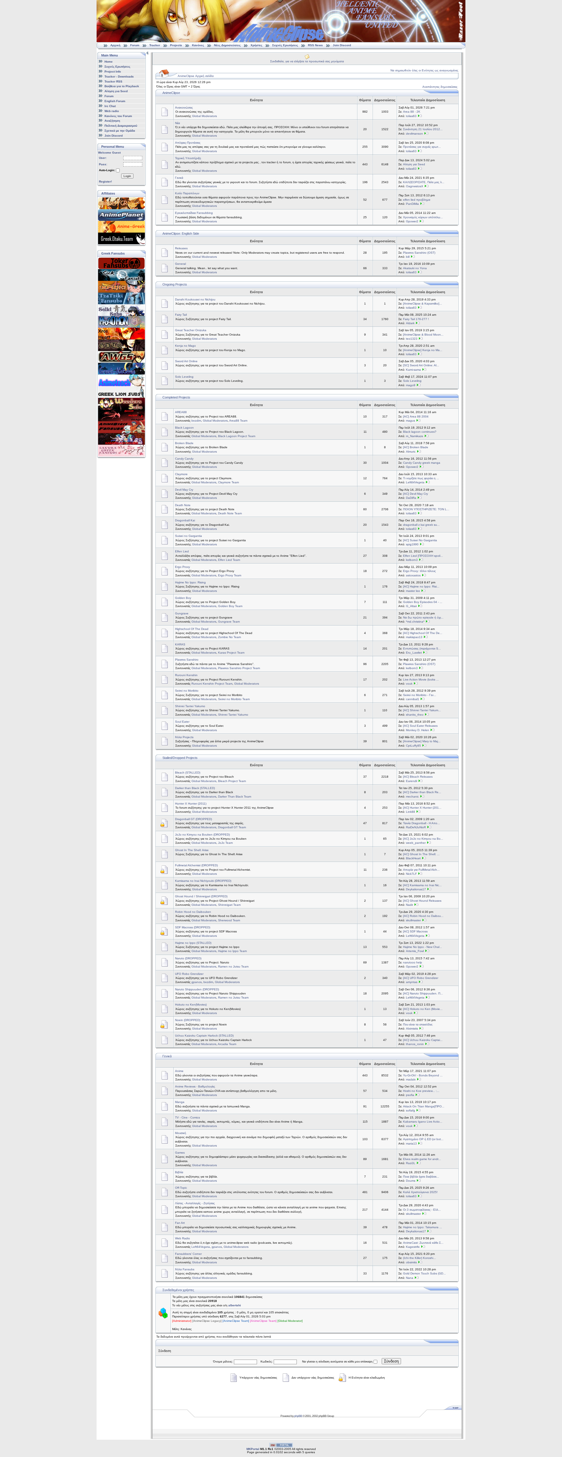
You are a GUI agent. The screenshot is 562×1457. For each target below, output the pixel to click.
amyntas (411, 982)
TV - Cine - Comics (187, 1117)
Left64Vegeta (415, 482)
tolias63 (411, 116)
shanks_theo (415, 714)
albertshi (234, 1305)
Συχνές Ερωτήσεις (285, 45)
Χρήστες (256, 45)
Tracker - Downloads (119, 76)
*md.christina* (415, 621)
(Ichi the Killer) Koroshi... (419, 1258)
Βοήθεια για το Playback (121, 86)
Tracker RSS (113, 81)
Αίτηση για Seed (116, 91)
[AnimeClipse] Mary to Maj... (422, 741)
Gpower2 (412, 221)
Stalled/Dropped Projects (180, 758)
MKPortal (252, 1449)
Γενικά (179, 177)
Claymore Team (228, 482)
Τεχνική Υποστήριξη (188, 158)
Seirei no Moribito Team (234, 699)
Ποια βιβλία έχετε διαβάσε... (421, 1176)
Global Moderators (204, 116)
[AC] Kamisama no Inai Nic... (422, 885)
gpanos (196, 982)
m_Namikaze (414, 436)
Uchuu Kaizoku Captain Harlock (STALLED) (204, 1035)
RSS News (315, 45)
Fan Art (180, 1222)
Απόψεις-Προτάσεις (188, 142)
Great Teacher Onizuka (190, 330)
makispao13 (414, 637)
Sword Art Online (186, 361)
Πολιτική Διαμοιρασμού (120, 125)
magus (410, 420)
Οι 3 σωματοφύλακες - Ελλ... (422, 1209)
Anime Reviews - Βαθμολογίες (195, 1086)
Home (108, 61)
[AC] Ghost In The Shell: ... (421, 854)
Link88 (410, 811)
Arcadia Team (227, 1044)
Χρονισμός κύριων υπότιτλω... (423, 217)
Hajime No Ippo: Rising (190, 582)
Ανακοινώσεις (184, 107)
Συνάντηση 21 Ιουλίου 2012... (423, 129)
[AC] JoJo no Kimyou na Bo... (423, 838)
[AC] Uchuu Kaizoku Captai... (423, 1040)
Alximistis (412, 1028)
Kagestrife (413, 1246)
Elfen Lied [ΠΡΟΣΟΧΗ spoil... (423, 555)
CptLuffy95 (413, 745)
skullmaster (413, 920)
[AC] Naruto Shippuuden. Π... (423, 993)
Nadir (409, 904)
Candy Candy (184, 458)
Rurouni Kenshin (186, 675)
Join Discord (342, 45)
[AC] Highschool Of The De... (422, 633)
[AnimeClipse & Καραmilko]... (422, 303)
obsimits (411, 1262)
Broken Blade (184, 443)
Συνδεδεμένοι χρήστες (178, 1290)
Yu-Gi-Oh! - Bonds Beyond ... (423, 1075)
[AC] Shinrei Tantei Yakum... (422, 710)
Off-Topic (181, 1187)
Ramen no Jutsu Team (233, 966)
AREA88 (181, 412)
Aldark (410, 323)
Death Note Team (230, 513)
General (180, 263)
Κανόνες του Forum (118, 115)
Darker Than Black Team (234, 796)
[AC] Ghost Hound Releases (422, 900)
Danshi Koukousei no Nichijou (195, 299)
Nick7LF (411, 873)
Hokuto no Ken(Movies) (191, 1004)
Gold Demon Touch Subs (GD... (424, 1273)
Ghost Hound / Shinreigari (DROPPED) (201, 896)
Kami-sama (413, 369)
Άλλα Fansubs (184, 1269)
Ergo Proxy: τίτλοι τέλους (419, 571)
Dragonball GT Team (232, 827)
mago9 (410, 385)
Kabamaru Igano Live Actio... (422, 1121)
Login (127, 176)
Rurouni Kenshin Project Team (211, 683)
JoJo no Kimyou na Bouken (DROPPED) (202, 834)
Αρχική (115, 45)
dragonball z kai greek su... (421, 524)
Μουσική (180, 1133)
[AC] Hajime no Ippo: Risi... (421, 586)
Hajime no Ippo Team (232, 951)
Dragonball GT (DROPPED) (193, 819)
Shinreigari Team (229, 904)
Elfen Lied (182, 551)
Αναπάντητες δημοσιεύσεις (440, 86)
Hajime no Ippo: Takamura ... (422, 1227)
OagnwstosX (414, 186)
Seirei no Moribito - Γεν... (419, 695)
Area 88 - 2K (411, 111)
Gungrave (182, 613)
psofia (410, 1095)
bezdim (196, 420)
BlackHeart (413, 858)
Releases (181, 248)
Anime (179, 1071)
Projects (176, 45)
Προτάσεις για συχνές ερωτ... (422, 146)
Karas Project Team (231, 652)
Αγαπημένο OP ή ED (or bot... (423, 1139)
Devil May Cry (184, 489)
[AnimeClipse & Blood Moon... (423, 334)
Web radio (111, 111)
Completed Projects (176, 397)
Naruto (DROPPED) (188, 958)
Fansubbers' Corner (188, 1253)
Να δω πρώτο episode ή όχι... (423, 617)
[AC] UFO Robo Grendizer (420, 978)
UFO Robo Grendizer (189, 973)
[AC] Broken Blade (415, 447)
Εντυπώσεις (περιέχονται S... (422, 648)
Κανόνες (198, 45)
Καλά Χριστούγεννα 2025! (420, 1192)
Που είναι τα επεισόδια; (418, 1024)
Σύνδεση (391, 1361)
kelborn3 (412, 559)
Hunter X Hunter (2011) (190, 803)
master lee (413, 590)
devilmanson (414, 133)
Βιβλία (179, 1172)
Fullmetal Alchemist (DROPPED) (196, 865)
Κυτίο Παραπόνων (187, 193)
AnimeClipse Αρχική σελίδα (196, 76)
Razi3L (410, 1163)
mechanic (412, 796)
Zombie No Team (229, 637)
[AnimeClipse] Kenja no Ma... (422, 350)
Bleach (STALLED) (187, 772)
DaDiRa (411, 497)
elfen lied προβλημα (416, 199)
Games (180, 1152)
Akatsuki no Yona (415, 268)
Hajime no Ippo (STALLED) (193, 942)
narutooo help (412, 962)
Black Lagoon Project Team (236, 436)
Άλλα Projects (184, 737)
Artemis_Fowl (415, 951)
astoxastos (413, 575)
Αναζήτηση (112, 120)
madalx (411, 1079)
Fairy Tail (181, 314)
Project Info (112, 71)
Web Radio (182, 1238)
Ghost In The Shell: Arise (192, 850)
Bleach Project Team (232, 781)
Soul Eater (182, 721)
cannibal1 (412, 699)
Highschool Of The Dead (191, 628)
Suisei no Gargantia (188, 535)
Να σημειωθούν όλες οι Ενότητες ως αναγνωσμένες (424, 70)
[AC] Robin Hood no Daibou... (423, 916)
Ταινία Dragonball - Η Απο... (421, 823)
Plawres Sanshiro (186, 659)
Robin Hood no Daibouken (193, 911)
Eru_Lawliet (414, 652)
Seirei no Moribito (186, 690)
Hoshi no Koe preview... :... (421, 1090)
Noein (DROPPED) (187, 1020)
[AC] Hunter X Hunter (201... (422, 807)
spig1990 (412, 544)
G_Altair (411, 606)
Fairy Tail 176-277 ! (416, 319)
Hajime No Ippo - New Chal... (422, 947)
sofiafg (410, 1110)
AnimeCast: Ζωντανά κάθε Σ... (423, 1242)
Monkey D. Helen (417, 730)
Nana (409, 1277)
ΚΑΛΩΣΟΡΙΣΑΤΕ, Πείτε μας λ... (423, 182)
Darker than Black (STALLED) (195, 788)
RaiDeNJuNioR (416, 827)
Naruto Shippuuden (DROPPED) (197, 989)
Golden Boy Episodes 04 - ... (422, 602)
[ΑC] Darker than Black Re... (422, 792)
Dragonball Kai (185, 520)
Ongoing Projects (174, 284)
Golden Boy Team (230, 606)
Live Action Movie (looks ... (421, 679)
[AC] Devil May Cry (415, 493)
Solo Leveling (184, 376)
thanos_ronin (415, 1044)
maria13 (411, 1143)
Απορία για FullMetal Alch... (421, 869)
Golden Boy (183, 597)
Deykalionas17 (416, 889)
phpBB (298, 1416)
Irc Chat (110, 106)
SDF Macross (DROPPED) (192, 927)
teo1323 (411, 338)
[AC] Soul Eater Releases (420, 725)
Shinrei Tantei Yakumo (190, 706)
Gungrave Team (229, 621)
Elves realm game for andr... (422, 1159)
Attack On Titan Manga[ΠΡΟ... (423, 1106)
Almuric (411, 451)
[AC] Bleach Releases (418, 776)
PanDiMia (412, 203)
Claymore (181, 474)
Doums (410, 1180)
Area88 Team (238, 420)
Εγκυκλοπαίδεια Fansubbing (194, 212)
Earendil (411, 781)
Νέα (177, 123)
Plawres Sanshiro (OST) (419, 252)
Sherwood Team (229, 920)
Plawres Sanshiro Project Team (239, 668)
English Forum (114, 101)
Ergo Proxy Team (229, 575)
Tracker (154, 45)
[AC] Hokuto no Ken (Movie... (423, 1009)
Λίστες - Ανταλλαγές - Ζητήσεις (195, 1203)
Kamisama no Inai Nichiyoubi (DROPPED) (203, 880)
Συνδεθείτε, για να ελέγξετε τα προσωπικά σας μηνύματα (307, 61)
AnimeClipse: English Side (180, 233)
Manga (179, 1102)
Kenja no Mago (185, 345)
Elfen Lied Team (229, 559)
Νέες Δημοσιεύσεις (227, 45)
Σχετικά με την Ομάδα (119, 130)
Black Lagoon (184, 427)
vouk (409, 683)
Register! (105, 181)
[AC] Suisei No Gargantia (420, 540)
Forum (134, 45)
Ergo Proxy (182, 566)
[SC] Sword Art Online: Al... (421, 365)
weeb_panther (416, 842)
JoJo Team (225, 842)
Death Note (183, 505)
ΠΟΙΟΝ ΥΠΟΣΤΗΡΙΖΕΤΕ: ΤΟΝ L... (426, 509)
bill (407, 256)
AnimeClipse (171, 93)
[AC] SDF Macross (415, 931)
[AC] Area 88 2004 (416, 416)
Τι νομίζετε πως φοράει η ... (421, 478)
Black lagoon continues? (419, 431)
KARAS (180, 644)
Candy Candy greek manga (421, 462)
